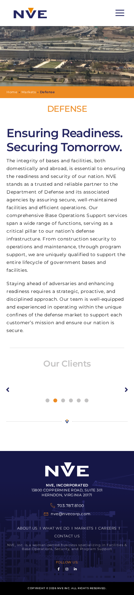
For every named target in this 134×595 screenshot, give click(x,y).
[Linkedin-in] (75, 569)
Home (12, 92)
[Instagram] (67, 569)
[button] (120, 13)
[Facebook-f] (58, 569)
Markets (28, 92)
